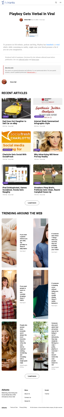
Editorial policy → (31, 72)
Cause (5, 183)
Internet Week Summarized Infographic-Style (46, 122)
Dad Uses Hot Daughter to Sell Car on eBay (14, 122)
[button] (60, 2)
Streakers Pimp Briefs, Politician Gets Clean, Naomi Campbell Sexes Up (47, 189)
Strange (5, 116)
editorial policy (23, 59)
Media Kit (27, 401)
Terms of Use (14, 407)
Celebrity (37, 183)
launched (49, 45)
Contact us (27, 397)
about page (35, 59)
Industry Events (39, 116)
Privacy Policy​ (23, 407)
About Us (27, 394)
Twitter (47, 394)
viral (58, 45)
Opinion (37, 149)
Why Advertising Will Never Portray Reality (46, 155)
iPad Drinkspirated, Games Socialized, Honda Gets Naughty (14, 189)
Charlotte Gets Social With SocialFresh (14, 155)
